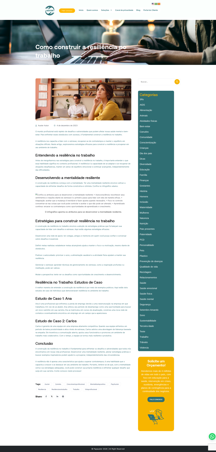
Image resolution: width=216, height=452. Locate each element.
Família (143, 175)
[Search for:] (159, 81)
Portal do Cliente (150, 10)
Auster (47, 384)
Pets (142, 250)
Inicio (81, 10)
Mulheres (144, 212)
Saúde (143, 283)
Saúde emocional (148, 288)
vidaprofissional (91, 389)
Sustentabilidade (148, 320)
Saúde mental (147, 299)
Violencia (144, 347)
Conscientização (148, 142)
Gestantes (145, 186)
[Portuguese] (156, 4)
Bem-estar (145, 126)
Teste (142, 331)
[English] (153, 4)
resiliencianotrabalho (59, 389)
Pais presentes (147, 229)
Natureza (144, 218)
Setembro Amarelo (149, 310)
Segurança (145, 304)
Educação (145, 169)
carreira (58, 384)
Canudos (144, 132)
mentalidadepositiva (97, 384)
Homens (144, 196)
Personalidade (147, 245)
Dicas (142, 159)
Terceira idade (147, 326)
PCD (142, 239)
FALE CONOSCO (156, 399)
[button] (212, 436)
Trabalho (76, 389)
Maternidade (146, 207)
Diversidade (145, 164)
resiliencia (42, 389)
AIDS (142, 105)
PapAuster (115, 384)
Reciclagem (145, 272)
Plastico (143, 256)
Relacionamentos (148, 277)
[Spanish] (159, 4)
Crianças (144, 148)
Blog (138, 10)
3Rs (142, 99)
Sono (142, 315)
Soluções (105, 10)
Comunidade (146, 137)
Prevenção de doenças (151, 261)
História (143, 191)
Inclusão (144, 202)
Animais (144, 115)
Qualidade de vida (149, 266)
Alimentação (146, 110)
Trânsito (144, 342)
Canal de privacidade (124, 10)
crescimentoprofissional (76, 384)
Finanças (144, 180)
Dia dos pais (146, 153)
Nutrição (144, 223)
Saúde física (146, 293)
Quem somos (92, 10)
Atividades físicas (148, 121)
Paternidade (146, 234)
